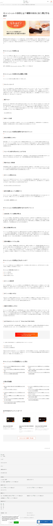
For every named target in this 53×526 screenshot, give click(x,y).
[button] (26, 462)
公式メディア (3, 501)
